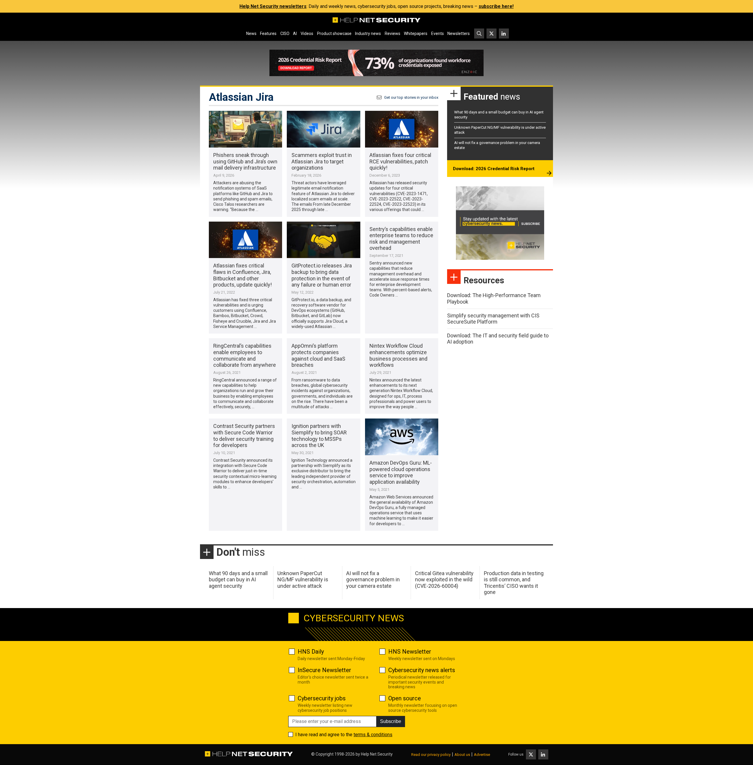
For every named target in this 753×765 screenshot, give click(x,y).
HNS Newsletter (409, 651)
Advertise (482, 754)
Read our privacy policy (431, 754)
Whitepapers (415, 33)
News (251, 33)
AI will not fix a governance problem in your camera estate (373, 579)
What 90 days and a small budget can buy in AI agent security (238, 579)
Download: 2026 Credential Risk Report (493, 168)
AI (295, 33)
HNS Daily (311, 651)
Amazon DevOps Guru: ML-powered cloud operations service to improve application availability (400, 472)
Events (437, 33)
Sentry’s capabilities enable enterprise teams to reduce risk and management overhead (401, 238)
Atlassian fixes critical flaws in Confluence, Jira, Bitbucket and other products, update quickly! (242, 275)
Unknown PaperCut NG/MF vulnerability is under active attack (302, 579)
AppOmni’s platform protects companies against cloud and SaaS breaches (318, 355)
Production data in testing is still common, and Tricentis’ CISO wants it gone (514, 582)
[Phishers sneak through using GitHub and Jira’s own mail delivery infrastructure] (245, 129)
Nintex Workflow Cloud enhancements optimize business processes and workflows (398, 355)
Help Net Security (377, 754)
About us (462, 754)
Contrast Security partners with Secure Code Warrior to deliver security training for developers (244, 435)
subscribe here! (496, 6)
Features (268, 33)
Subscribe (390, 721)
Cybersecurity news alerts (421, 670)
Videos (307, 33)
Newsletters (458, 33)
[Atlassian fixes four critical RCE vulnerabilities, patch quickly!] (401, 129)
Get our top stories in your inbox (411, 97)
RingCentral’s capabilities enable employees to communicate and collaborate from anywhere (244, 355)
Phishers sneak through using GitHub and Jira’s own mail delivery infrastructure (245, 161)
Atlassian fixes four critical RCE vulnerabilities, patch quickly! (400, 161)
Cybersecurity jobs (322, 698)
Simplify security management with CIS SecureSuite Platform (493, 318)
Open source (404, 698)
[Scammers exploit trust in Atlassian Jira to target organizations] (323, 129)
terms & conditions (373, 734)
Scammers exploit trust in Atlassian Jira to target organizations (321, 161)
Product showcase (334, 33)
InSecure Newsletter (324, 670)
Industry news (368, 33)
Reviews (392, 33)
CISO (284, 33)
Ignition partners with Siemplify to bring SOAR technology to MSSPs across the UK (319, 435)
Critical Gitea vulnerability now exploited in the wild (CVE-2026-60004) (444, 579)
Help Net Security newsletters (272, 6)
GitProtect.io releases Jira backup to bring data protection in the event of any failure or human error (321, 275)
